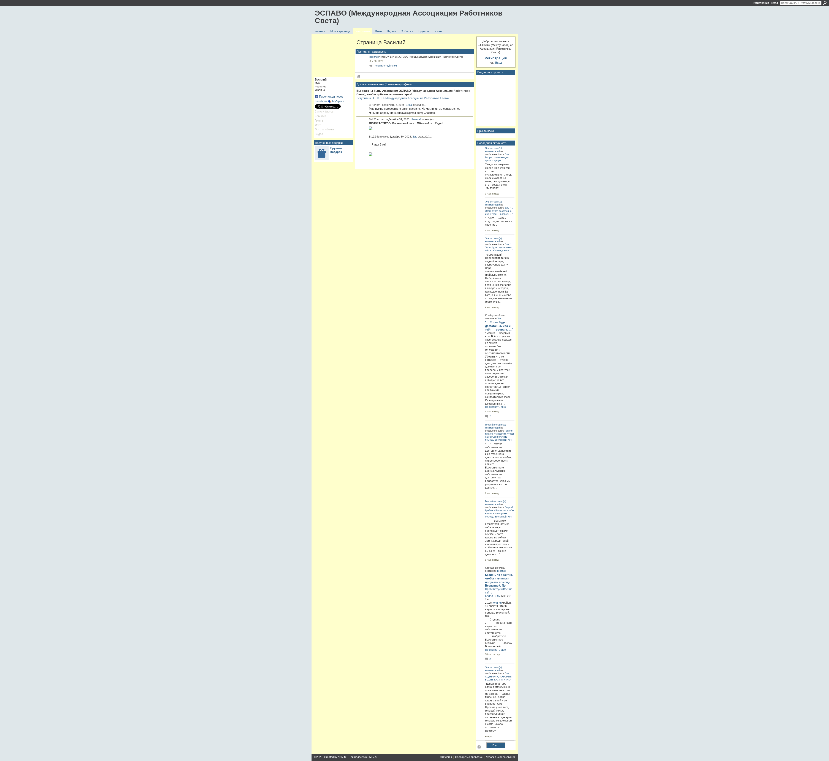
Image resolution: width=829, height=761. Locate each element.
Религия (497, 602)
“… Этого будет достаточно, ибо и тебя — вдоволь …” (499, 210)
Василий (374, 56)
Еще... (495, 745)
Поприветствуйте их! (385, 65)
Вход (774, 3)
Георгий (489, 424)
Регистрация (761, 3)
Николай (416, 119)
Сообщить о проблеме (469, 757)
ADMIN (342, 757)
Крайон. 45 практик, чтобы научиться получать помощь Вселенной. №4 (499, 436)
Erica (409, 104)
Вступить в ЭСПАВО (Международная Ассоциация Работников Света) (402, 98)
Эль (414, 136)
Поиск (825, 3)
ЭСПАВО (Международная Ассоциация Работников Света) (409, 17)
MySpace (338, 101)
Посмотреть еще (495, 406)
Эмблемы (446, 757)
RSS (359, 77)
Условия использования (501, 757)
